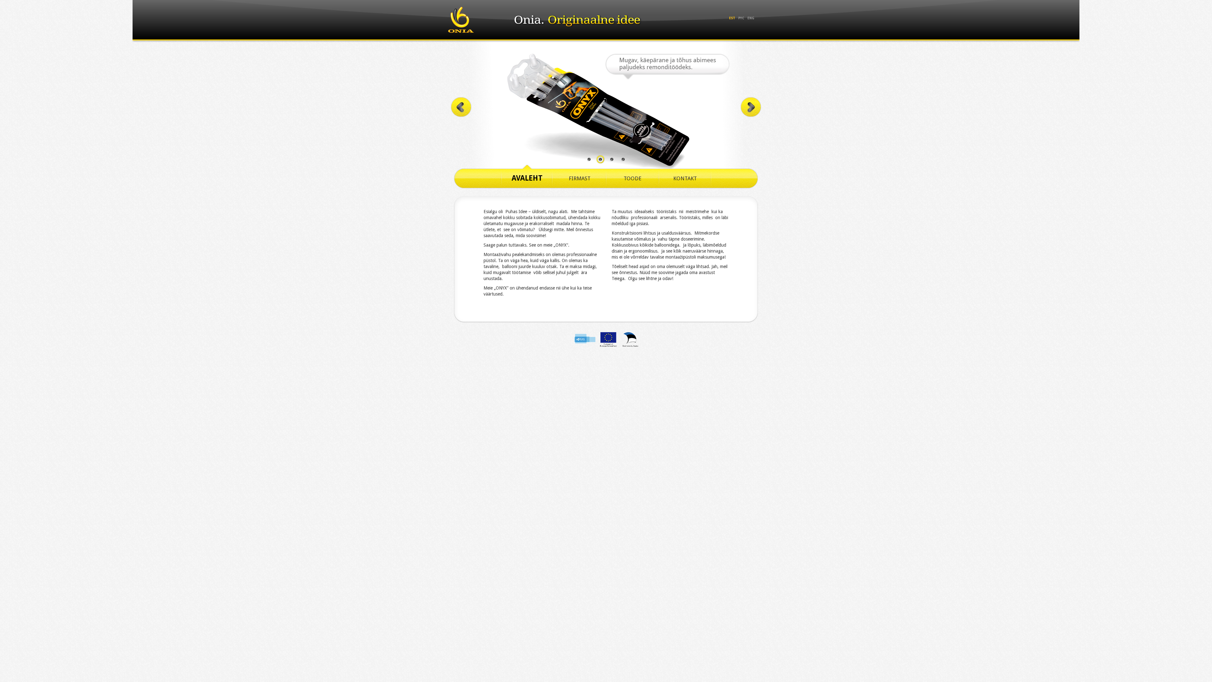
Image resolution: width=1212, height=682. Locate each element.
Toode (632, 178)
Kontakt (685, 178)
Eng (750, 18)
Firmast (580, 178)
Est (732, 18)
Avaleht (527, 178)
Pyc (741, 18)
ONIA (461, 20)
